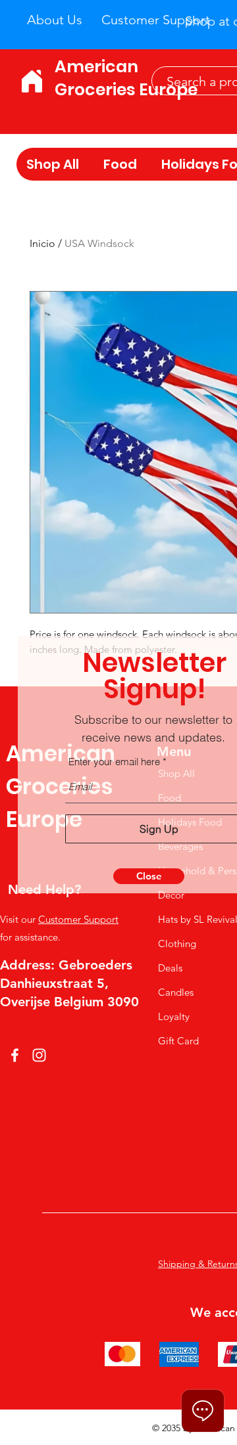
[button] (148, 876)
